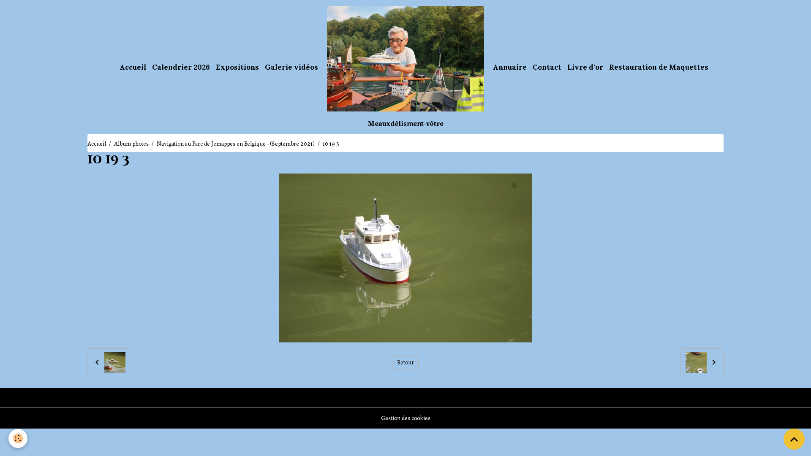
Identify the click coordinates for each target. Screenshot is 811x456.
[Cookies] (17, 438)
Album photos (131, 143)
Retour (405, 362)
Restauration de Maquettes (658, 67)
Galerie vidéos (291, 67)
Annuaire (510, 67)
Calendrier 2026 (181, 67)
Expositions (237, 67)
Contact (547, 67)
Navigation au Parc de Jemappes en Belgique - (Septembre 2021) (236, 143)
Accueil (133, 67)
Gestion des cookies (405, 417)
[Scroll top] (794, 439)
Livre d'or (585, 67)
